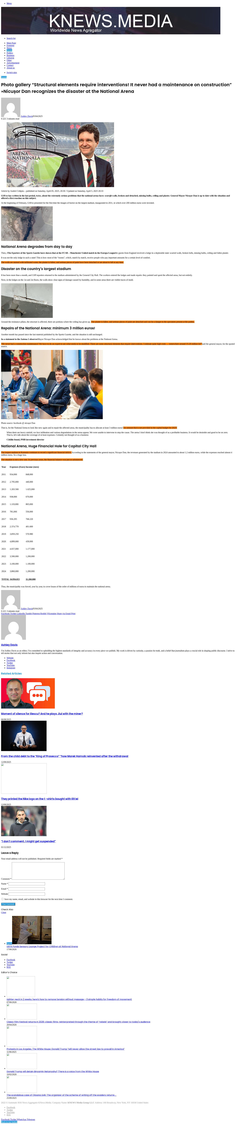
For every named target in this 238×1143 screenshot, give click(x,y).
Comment (6, 879)
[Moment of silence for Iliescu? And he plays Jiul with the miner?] (28, 708)
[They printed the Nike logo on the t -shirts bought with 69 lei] (24, 793)
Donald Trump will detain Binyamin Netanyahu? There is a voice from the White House (53, 1071)
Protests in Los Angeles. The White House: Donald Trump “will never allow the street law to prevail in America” (66, 1049)
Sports (9, 50)
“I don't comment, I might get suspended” (28, 841)
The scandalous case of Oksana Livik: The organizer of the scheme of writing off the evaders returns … (61, 1095)
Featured (10, 45)
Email (4, 889)
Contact (10, 65)
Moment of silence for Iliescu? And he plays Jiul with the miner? (42, 714)
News (9, 48)
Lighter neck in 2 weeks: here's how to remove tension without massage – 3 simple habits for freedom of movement (69, 999)
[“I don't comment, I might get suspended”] (24, 835)
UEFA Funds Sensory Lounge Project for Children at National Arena (42, 946)
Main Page (11, 43)
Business (10, 55)
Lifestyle (10, 58)
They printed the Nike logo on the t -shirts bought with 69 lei (39, 799)
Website (4, 894)
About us (11, 68)
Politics (10, 53)
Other (9, 60)
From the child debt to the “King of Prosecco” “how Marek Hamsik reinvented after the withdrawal (64, 756)
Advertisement (13, 63)
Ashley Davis (27, 116)
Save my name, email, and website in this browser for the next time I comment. (38, 899)
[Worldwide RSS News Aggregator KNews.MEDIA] (110, 33)
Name (4, 884)
